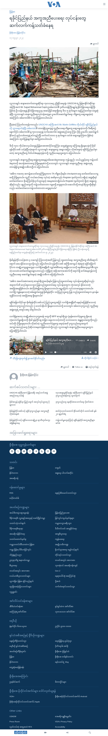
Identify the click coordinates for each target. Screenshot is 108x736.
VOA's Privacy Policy (63, 722)
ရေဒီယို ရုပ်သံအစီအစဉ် (18, 646)
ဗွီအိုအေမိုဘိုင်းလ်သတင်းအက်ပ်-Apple (24, 702)
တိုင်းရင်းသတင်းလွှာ (63, 555)
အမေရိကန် (13, 478)
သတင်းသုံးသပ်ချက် (17, 523)
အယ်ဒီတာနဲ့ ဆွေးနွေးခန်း (19, 513)
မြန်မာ (12, 12)
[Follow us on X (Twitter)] (17, 451)
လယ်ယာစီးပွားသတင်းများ (19, 576)
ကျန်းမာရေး (60, 539)
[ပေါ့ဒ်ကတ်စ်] (47, 451)
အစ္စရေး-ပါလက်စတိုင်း (64, 473)
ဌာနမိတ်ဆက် (14, 682)
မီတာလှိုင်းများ (60, 682)
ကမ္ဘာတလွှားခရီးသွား (63, 523)
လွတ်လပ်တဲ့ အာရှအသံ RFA (20, 727)
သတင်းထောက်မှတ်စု (17, 539)
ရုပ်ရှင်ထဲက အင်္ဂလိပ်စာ (64, 606)
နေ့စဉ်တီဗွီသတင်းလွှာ (17, 641)
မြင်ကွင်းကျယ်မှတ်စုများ (64, 518)
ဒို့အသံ (57, 581)
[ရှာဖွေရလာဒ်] (90, 732)
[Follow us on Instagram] (29, 451)
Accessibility (60, 727)
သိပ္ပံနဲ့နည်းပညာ (15, 555)
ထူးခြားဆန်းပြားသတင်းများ (20, 586)
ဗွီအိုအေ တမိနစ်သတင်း (64, 657)
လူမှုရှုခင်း (13, 592)
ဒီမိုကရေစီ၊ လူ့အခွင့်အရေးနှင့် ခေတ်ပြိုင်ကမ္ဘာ (27, 518)
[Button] (94, 44)
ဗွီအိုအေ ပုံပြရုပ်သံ (62, 651)
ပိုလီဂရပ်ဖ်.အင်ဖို (61, 646)
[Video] (45, 732)
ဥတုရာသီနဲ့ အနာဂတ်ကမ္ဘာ (19, 560)
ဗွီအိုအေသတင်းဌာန (56, 343)
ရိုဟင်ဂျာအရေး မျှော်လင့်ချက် (67, 550)
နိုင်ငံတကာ (13, 473)
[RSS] (41, 451)
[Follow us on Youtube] (23, 451)
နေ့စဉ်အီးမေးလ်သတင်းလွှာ (65, 493)
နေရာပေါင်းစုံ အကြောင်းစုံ (65, 576)
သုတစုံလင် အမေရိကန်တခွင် (66, 565)
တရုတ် (58, 468)
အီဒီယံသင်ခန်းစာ (16, 606)
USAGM (12, 716)
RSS (11, 493)
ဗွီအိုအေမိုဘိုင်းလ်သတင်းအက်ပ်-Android (71, 696)
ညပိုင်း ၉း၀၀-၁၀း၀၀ (63, 626)
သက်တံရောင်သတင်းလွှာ (65, 586)
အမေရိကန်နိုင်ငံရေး (17, 534)
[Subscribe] (53, 451)
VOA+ (11, 696)
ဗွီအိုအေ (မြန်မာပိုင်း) (17, 33)
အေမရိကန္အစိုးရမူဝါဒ (63, 716)
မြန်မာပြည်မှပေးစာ (62, 513)
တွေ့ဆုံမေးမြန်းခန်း (16, 667)
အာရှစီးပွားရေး (61, 534)
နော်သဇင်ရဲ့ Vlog (62, 662)
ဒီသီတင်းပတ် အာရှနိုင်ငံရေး (66, 529)
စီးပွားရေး (13, 565)
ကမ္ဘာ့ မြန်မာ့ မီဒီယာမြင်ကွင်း (20, 550)
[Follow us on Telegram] (35, 451)
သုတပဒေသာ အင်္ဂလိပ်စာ (65, 612)
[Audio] (68, 732)
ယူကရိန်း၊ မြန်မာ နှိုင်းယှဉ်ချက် (21, 581)
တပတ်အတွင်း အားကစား (19, 571)
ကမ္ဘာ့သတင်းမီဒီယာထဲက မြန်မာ (21, 544)
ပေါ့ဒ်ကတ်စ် (14, 498)
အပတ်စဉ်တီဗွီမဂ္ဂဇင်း (17, 651)
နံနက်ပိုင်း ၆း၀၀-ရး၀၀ (18, 626)
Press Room (14, 722)
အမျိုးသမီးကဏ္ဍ (61, 544)
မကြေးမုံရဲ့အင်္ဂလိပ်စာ (17, 612)
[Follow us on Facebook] (11, 451)
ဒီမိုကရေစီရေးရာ (16, 529)
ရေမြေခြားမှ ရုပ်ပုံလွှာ (63, 641)
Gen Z (57, 571)
